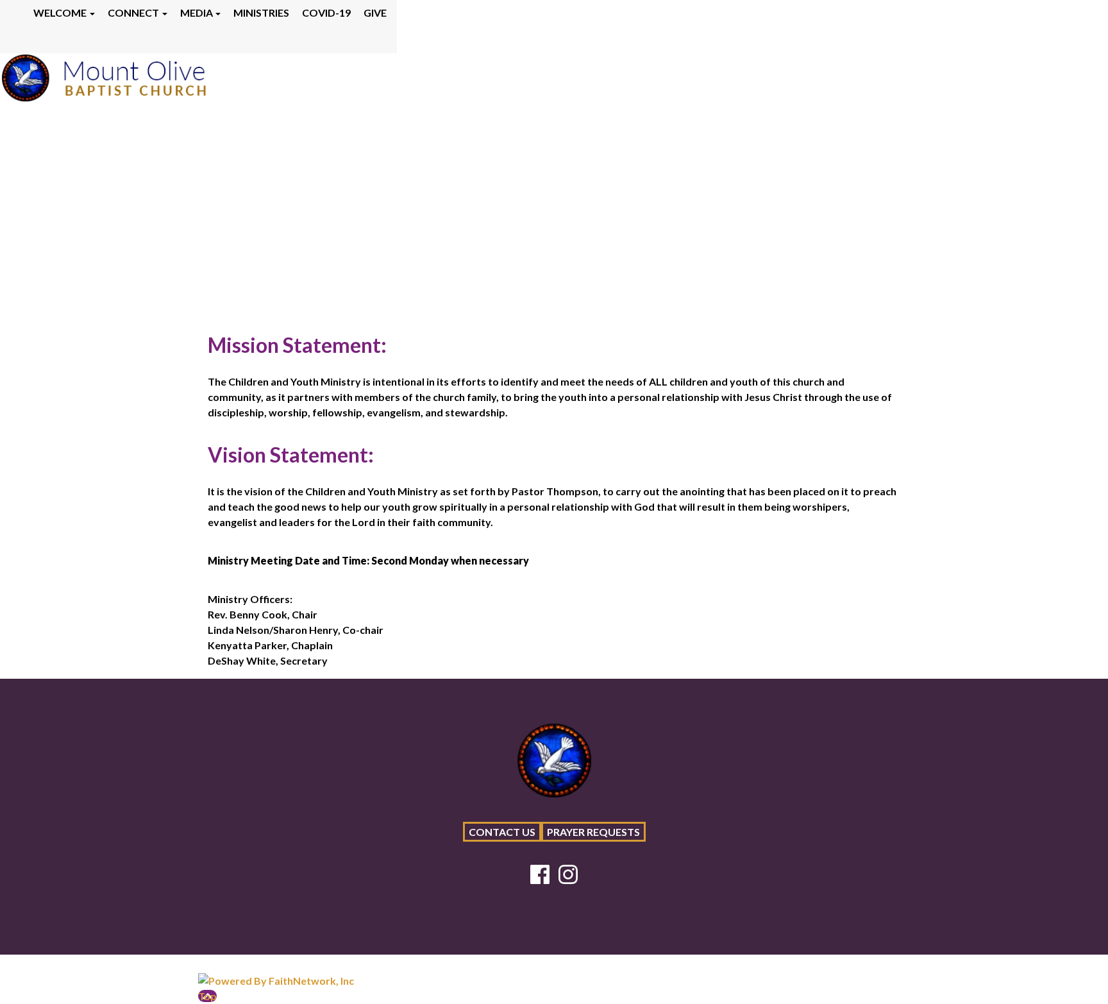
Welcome (60, 12)
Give (375, 12)
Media (196, 12)
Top (207, 996)
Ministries (261, 12)
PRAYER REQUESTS (593, 832)
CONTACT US (502, 832)
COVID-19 (326, 12)
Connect (133, 12)
